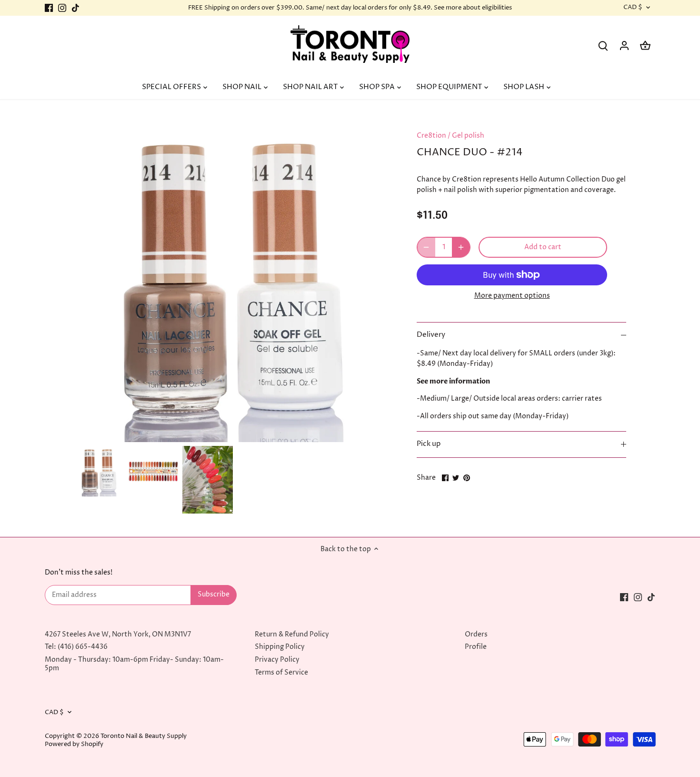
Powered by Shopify (74, 744)
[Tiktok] (75, 8)
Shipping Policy (280, 646)
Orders (476, 634)
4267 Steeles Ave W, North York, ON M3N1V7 (118, 634)
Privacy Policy (277, 659)
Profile (476, 646)
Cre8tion (431, 135)
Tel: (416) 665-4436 (76, 646)
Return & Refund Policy (292, 634)
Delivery (431, 335)
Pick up (428, 444)
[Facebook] (49, 8)
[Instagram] (62, 8)
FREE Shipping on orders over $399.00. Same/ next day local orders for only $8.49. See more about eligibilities (350, 7)
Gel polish (468, 135)
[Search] (603, 45)
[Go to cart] (645, 45)
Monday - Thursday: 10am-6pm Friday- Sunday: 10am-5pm (134, 664)
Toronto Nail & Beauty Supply (143, 736)
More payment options (512, 295)
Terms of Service (281, 672)
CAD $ (632, 7)
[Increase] (461, 247)
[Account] (624, 45)
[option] (99, 471)
